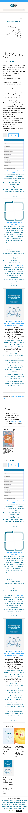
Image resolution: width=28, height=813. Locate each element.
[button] (21, 18)
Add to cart (13, 135)
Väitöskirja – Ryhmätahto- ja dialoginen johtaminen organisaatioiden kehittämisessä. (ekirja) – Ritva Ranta (14, 323)
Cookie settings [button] (11, 810)
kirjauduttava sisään (15, 421)
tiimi (4, 398)
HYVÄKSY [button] (19, 810)
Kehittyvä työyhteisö (18, 265)
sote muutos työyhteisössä (18, 396)
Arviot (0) (7, 405)
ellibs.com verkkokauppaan (13, 350)
